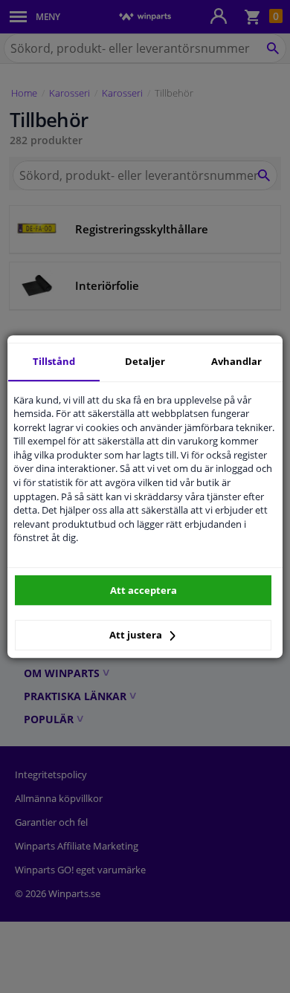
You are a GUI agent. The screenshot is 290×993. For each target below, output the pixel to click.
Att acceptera (143, 590)
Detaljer (145, 361)
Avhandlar (236, 361)
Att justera (136, 634)
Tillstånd (54, 361)
